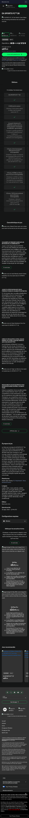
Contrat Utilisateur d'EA (20, 59)
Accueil (3, 721)
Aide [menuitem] (4, 778)
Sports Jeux (5, 732)
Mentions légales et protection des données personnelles (11, 782)
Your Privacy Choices (14, 816)
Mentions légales (5, 60)
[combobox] (14, 697)
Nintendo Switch (6, 482)
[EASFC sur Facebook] (14, 692)
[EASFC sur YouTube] (18, 692)
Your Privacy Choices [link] (12, 786)
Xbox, (24, 480)
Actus (3, 725)
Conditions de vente (16, 60)
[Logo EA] (5, 709)
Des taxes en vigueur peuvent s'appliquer (9, 51)
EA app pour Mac (6, 730)
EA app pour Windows (7, 728)
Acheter (4, 723)
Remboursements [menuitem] (8, 790)
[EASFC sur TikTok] (21, 692)
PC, (14, 480)
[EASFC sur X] (11, 692)
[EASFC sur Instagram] (7, 692)
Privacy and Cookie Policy (14, 809)
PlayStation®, (19, 480)
